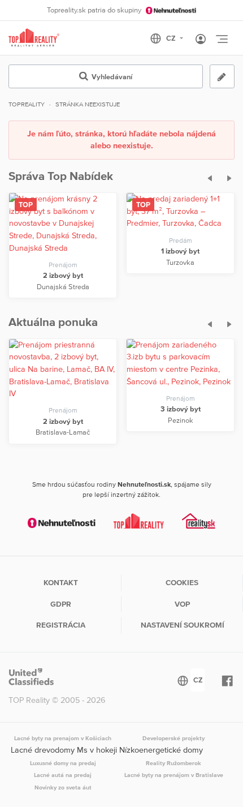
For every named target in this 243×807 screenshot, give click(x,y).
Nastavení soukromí (182, 624)
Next (226, 176)
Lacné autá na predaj (63, 774)
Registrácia (60, 624)
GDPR (60, 603)
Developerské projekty (173, 738)
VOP (182, 603)
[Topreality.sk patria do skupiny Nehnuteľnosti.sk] (61, 522)
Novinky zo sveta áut (63, 787)
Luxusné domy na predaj (63, 762)
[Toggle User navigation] (201, 40)
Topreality (26, 104)
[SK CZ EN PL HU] (171, 38)
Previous (206, 176)
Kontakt (61, 582)
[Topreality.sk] (33, 38)
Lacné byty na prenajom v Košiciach (62, 738)
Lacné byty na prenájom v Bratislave (173, 774)
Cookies (182, 582)
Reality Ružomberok (173, 762)
